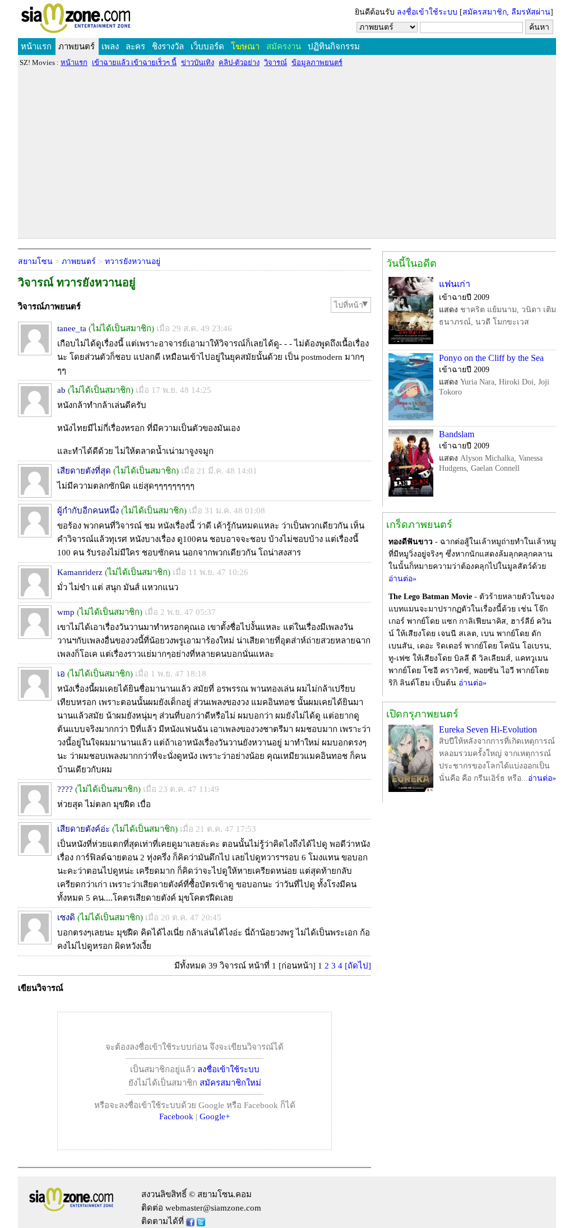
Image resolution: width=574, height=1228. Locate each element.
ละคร (135, 46)
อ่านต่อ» (402, 578)
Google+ (215, 1116)
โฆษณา (245, 46)
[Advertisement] (287, 152)
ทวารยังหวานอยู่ (132, 261)
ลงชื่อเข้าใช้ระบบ (427, 12)
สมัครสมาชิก (484, 12)
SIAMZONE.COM (100, 20)
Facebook (176, 1116)
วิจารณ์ (275, 62)
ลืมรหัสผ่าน (530, 12)
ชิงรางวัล (168, 46)
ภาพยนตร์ (76, 46)
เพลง (110, 46)
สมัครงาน (283, 46)
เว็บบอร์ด (207, 46)
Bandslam (456, 434)
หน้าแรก (36, 46)
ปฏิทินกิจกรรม (334, 46)
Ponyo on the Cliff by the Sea (491, 358)
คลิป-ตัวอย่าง (239, 62)
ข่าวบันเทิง (197, 62)
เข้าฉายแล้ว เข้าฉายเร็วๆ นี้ (134, 62)
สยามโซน (35, 261)
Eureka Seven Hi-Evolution (488, 729)
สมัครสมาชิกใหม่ (230, 1082)
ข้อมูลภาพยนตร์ (316, 62)
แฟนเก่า (454, 284)
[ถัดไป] (358, 965)
